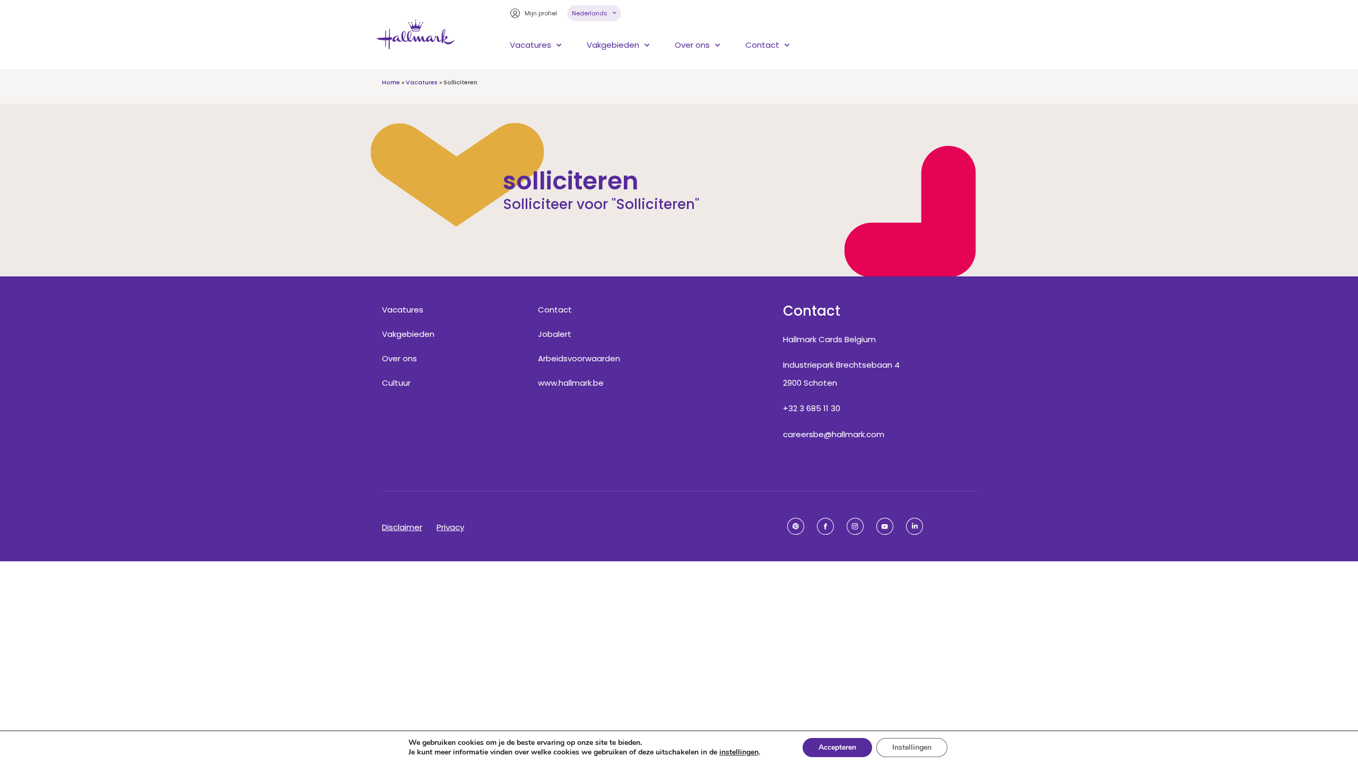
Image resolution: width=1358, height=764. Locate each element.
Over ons (692, 45)
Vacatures (530, 45)
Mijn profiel (541, 13)
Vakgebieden (613, 45)
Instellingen (912, 747)
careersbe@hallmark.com (833, 434)
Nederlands (589, 13)
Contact (762, 45)
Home (391, 82)
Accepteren (837, 747)
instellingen (739, 752)
